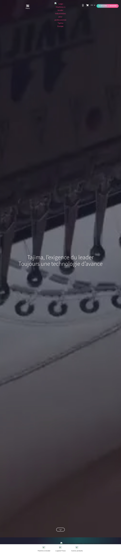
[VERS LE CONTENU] (60, 529)
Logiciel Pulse (60, 551)
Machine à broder (44, 551)
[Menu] (27, 5)
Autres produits (77, 551)
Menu (28, 8)
